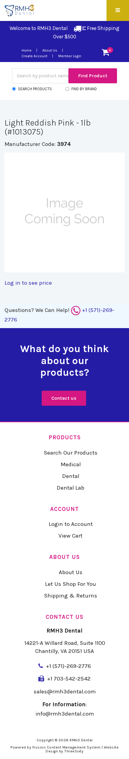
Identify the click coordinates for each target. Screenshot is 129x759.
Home (27, 50)
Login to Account (71, 524)
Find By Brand (84, 89)
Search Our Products (71, 452)
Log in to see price (28, 283)
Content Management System (74, 747)
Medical (71, 464)
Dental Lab (70, 488)
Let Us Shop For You (70, 584)
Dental (70, 476)
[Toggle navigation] (117, 10)
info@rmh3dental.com (64, 713)
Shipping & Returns (70, 595)
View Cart (70, 535)
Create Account (34, 56)
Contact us (63, 398)
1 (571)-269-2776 (70, 666)
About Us (49, 50)
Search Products (35, 89)
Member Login (69, 56)
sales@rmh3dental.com (65, 691)
